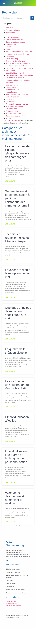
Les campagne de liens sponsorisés (19, 75)
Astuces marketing (13, 30)
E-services (10, 56)
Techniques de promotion (15, 116)
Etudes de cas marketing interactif (19, 63)
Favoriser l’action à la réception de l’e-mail (17, 273)
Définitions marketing (13, 569)
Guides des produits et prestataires (19, 68)
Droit (8, 49)
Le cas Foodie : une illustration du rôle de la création (17, 385)
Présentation (11, 102)
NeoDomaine (10, 586)
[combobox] (16, 18)
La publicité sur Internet (15, 73)
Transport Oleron (11, 583)
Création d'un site (12, 44)
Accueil (4, 120)
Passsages (9, 580)
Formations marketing (13, 572)
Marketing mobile (12, 90)
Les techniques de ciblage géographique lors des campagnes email (17, 153)
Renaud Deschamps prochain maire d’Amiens (17, 576)
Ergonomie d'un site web (15, 61)
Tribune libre (10, 118)
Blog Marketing (12, 35)
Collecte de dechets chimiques (16, 593)
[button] (4, 3)
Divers (8, 47)
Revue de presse (12, 111)
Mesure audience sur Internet (17, 94)
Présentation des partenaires (17, 104)
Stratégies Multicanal (14, 113)
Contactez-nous (11, 601)
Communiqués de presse (15, 42)
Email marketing (12, 59)
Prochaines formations (14, 106)
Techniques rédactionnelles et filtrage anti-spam (17, 237)
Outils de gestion (12, 97)
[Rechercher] (32, 18)
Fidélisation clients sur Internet (17, 66)
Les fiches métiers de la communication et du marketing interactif (18, 80)
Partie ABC (10, 99)
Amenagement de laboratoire (15, 590)
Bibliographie (11, 32)
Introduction (10, 71)
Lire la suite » (10, 181)
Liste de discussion (13, 85)
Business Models (12, 37)
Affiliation (9, 28)
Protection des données (13, 605)
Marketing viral (11, 92)
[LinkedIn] (7, 560)
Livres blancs (11, 87)
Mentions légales (11, 603)
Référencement (11, 109)
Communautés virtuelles (15, 40)
